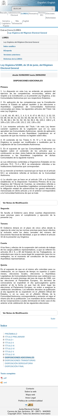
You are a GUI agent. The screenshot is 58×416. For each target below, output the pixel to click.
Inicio (10, 30)
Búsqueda (8, 51)
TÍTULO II (9, 343)
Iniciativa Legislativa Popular (6, 23)
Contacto (30, 388)
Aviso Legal (30, 398)
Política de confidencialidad (30, 401)
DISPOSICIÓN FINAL (14, 366)
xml (5, 382)
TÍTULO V (9, 352)
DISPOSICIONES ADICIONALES (19, 357)
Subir (53, 318)
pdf (5, 378)
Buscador (3, 13)
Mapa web (30, 394)
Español (42, 2)
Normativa (33, 13)
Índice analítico (9, 46)
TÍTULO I (9, 340)
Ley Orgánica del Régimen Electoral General (21, 42)
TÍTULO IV (9, 349)
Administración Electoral (14, 14)
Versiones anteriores (12, 55)
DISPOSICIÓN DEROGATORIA (19, 363)
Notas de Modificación (15, 203)
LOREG (24, 13)
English (51, 2)
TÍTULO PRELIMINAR (15, 337)
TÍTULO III (9, 346)
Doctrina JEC (41, 14)
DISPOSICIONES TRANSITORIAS (20, 360)
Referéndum (51, 18)
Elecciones (50, 13)
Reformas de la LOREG (13, 59)
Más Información (17, 22)
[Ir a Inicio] (14, 2)
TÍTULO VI (9, 355)
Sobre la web (30, 391)
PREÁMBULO (11, 334)
